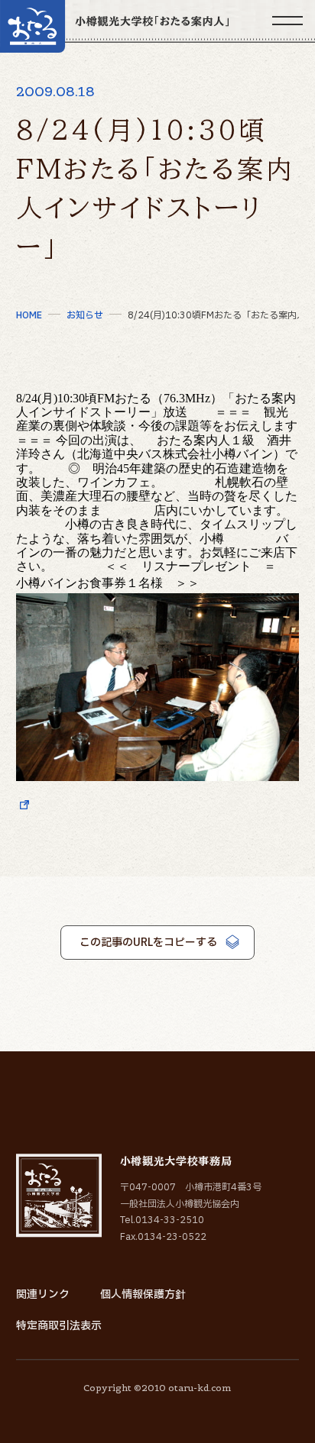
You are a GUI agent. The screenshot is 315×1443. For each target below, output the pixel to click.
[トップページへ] (114, 26)
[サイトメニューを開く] (287, 20)
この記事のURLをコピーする (148, 943)
